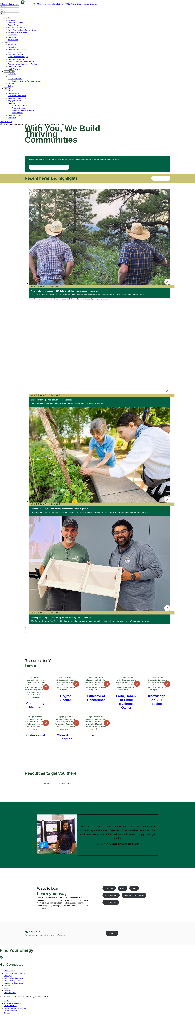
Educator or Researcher (16, 27)
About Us (7, 88)
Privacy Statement (10, 1011)
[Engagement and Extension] (49, 4)
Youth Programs (14, 69)
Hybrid (10, 76)
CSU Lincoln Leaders (20, 105)
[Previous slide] (25, 627)
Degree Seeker (13, 25)
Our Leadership (13, 93)
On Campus (12, 83)
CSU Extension (9, 971)
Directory (7, 988)
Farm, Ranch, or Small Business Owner (22, 30)
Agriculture (12, 47)
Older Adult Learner (66, 737)
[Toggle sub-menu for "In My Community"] (21, 79)
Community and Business (17, 49)
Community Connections (17, 96)
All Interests (12, 44)
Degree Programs (14, 52)
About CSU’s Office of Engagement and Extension (49, 167)
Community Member (15, 23)
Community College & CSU (134, 895)
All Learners (12, 20)
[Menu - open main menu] (1, 9)
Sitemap (7, 1013)
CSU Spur (7, 976)
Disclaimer (8, 1001)
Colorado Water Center (12, 980)
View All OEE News (161, 178)
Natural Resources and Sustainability (21, 62)
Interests (7, 42)
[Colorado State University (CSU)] (10, 4)
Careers (7, 990)
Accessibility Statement (12, 1003)
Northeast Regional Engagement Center (26, 81)
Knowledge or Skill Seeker (17, 32)
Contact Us (12, 118)
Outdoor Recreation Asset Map (23, 110)
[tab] (48, 783)
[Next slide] (25, 632)
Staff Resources (10, 993)
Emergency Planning (15, 54)
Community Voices (19, 108)
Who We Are (12, 91)
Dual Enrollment (110, 902)
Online (10, 86)
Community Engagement (17, 98)
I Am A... (7, 18)
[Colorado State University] (5, 958)
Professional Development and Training (22, 64)
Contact (7, 985)
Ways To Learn (9, 71)
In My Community (14, 79)
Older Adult (12, 37)
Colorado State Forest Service (15, 978)
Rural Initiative (17, 113)
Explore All (12, 74)
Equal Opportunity (10, 1006)
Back (2, 14)
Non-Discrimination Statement (15, 1008)
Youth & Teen (13, 40)
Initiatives (12, 103)
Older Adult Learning (15, 66)
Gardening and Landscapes (18, 57)
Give (10, 122)
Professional (12, 35)
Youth (96, 735)
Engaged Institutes (15, 101)
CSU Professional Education (14, 973)
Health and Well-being (16, 59)
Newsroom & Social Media (13, 983)
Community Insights (15, 115)
